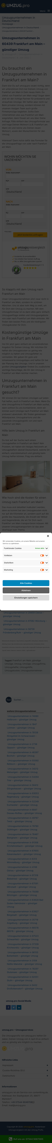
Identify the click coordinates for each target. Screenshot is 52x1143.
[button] (48, 536)
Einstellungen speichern (26, 597)
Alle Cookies (26, 583)
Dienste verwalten (26, 575)
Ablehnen (26, 590)
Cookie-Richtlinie (7, 605)
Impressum (43, 603)
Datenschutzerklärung (26, 603)
